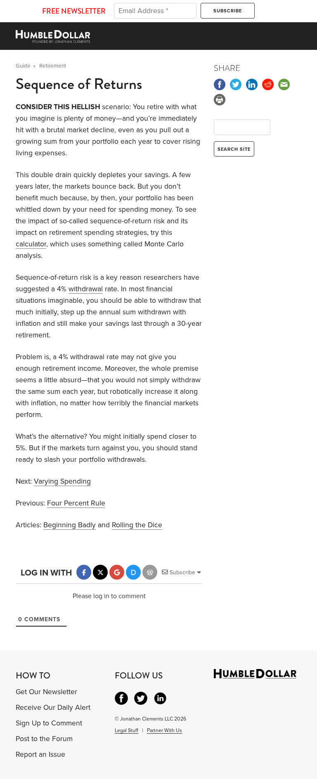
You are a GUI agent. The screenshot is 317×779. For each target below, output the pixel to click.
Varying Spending (62, 481)
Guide (23, 66)
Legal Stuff (126, 730)
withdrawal (86, 289)
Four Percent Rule (76, 503)
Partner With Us (164, 730)
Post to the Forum (44, 739)
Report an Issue (40, 754)
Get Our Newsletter (46, 692)
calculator (31, 244)
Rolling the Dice (137, 525)
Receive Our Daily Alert (53, 707)
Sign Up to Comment (49, 723)
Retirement (52, 66)
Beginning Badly (69, 525)
